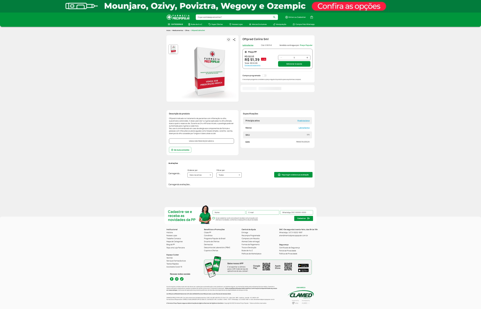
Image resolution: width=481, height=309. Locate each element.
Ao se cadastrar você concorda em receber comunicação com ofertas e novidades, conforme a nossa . (237, 219)
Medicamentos (177, 30)
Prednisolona (303, 121)
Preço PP (252, 51)
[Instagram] (176, 279)
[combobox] (237, 17)
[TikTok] (182, 279)
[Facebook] (171, 279)
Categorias (177, 24)
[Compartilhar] (234, 39)
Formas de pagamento (253, 65)
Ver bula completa (181, 150)
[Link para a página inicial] (168, 30)
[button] (295, 17)
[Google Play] (303, 265)
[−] (281, 57)
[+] (307, 57)
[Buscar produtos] (275, 17)
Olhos (187, 30)
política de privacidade (250, 220)
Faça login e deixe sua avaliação (295, 174)
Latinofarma (304, 128)
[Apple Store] (303, 270)
